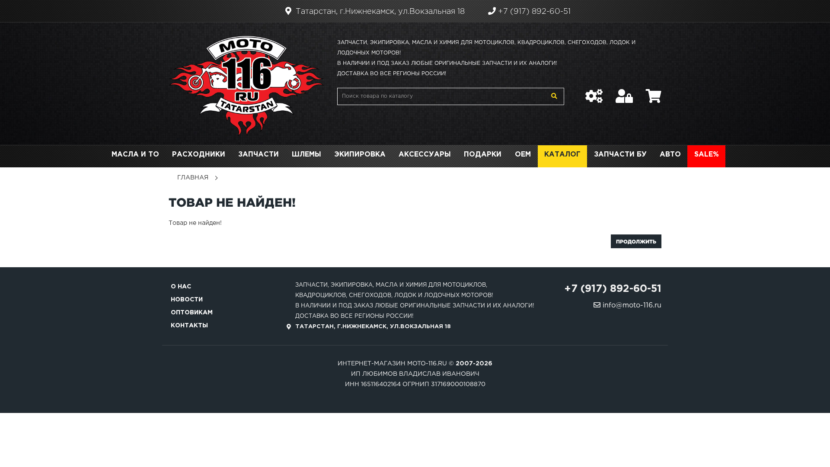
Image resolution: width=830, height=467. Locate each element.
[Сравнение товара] (594, 91)
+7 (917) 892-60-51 (533, 11)
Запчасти (258, 154)
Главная (192, 177)
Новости (187, 299)
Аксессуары (425, 154)
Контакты (189, 325)
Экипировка (360, 154)
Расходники (198, 154)
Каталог (562, 154)
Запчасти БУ (620, 154)
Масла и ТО (135, 154)
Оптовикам (192, 312)
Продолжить (636, 241)
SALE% (706, 154)
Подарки (482, 154)
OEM (523, 154)
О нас (181, 286)
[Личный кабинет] (624, 91)
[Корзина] (653, 91)
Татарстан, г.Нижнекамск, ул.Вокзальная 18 (379, 11)
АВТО (670, 154)
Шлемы (306, 154)
